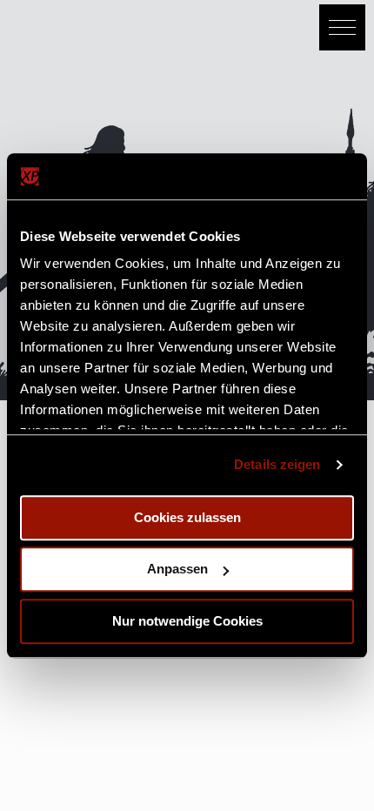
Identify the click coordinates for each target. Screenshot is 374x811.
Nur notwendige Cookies (187, 620)
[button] (342, 27)
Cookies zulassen (187, 517)
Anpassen (177, 568)
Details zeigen (277, 464)
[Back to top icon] (338, 775)
